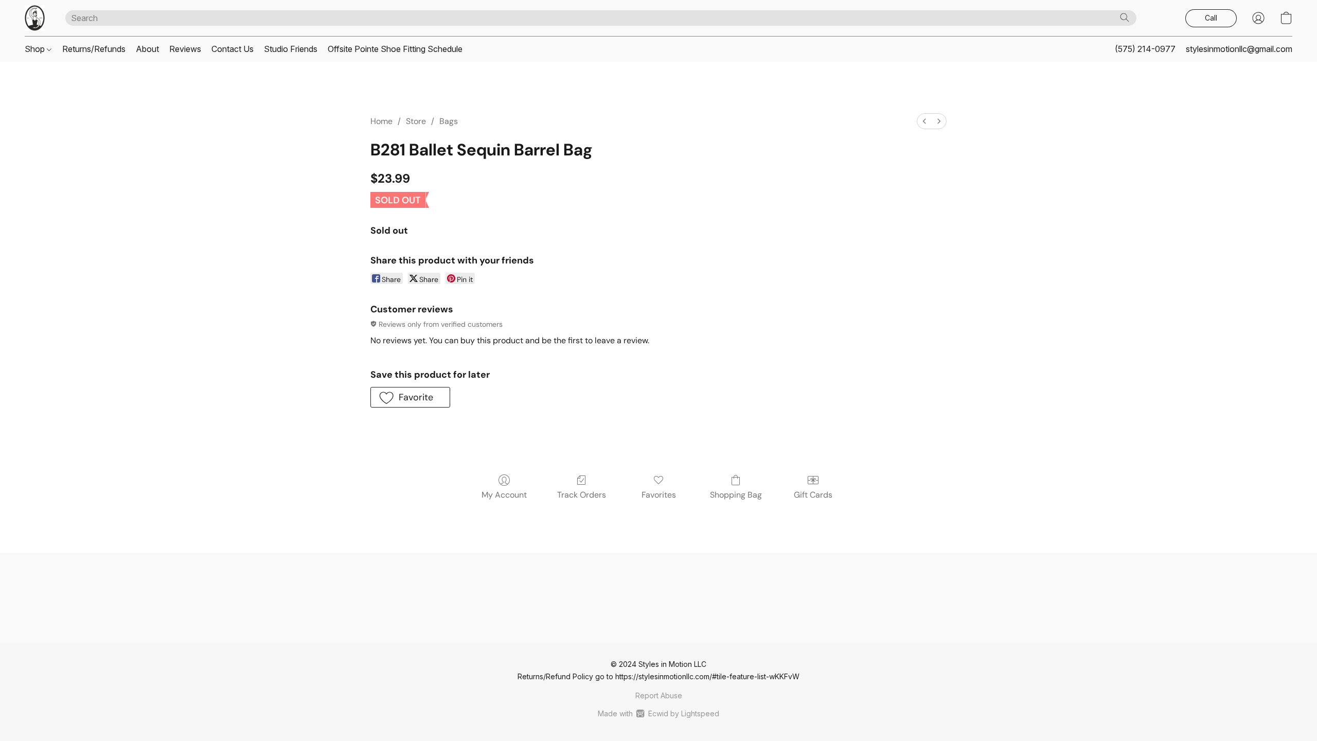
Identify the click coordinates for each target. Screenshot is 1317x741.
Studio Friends (290, 49)
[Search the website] (1124, 17)
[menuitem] (924, 121)
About (147, 49)
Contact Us (232, 49)
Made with (658, 713)
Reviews (185, 49)
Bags (448, 121)
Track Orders (581, 494)
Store (416, 121)
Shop (36, 49)
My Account (504, 494)
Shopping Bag (736, 494)
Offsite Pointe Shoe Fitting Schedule (395, 49)
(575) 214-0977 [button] (1145, 49)
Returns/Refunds (94, 49)
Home (381, 121)
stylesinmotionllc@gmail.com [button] (1239, 49)
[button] (35, 18)
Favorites (659, 494)
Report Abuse (658, 695)
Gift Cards (813, 494)
